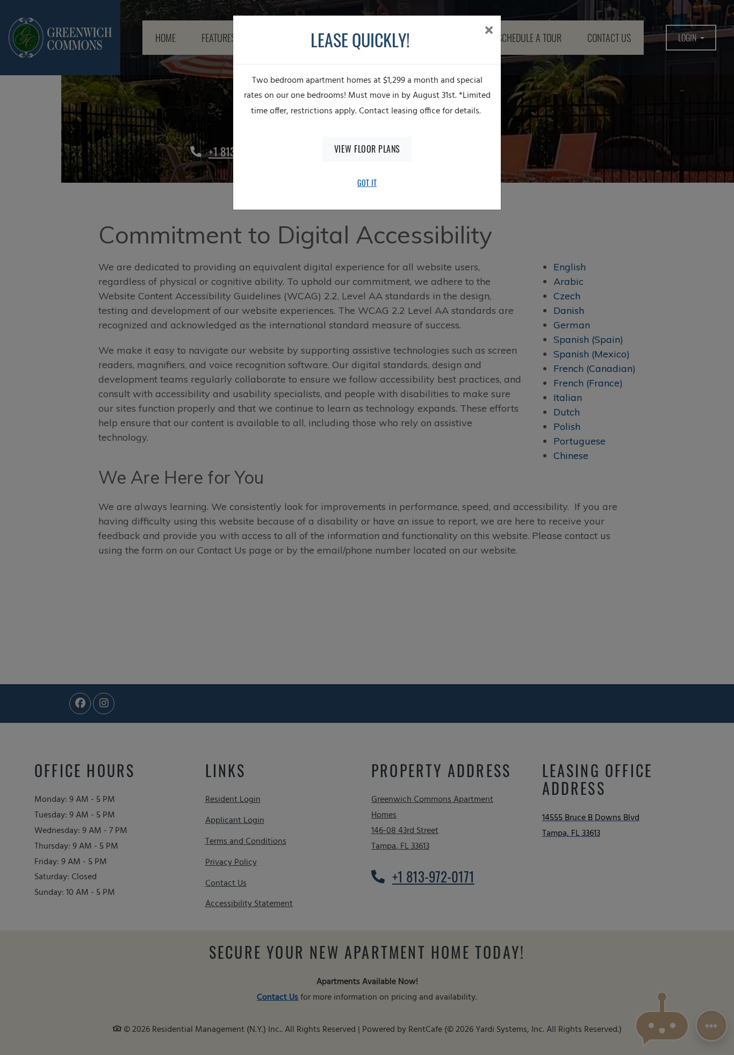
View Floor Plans (367, 148)
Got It (367, 182)
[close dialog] (489, 32)
